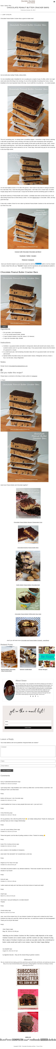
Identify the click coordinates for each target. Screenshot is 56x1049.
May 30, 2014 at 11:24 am (8, 912)
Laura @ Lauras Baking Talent (9, 829)
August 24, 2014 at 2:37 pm (10, 951)
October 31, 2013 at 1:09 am (8, 881)
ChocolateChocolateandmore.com (18, 366)
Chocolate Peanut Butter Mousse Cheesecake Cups (28, 522)
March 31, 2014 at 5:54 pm (8, 896)
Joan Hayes (6, 929)
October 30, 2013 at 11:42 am (9, 831)
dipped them (35, 197)
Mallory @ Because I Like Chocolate (10, 798)
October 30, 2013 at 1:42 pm (8, 846)
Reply (2, 793)
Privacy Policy (39, 1046)
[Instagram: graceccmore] (28, 370)
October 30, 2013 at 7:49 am (8, 815)
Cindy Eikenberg (5, 813)
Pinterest (24, 260)
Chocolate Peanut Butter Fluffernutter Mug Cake (28, 614)
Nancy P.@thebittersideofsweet (9, 781)
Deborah (3, 879)
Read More (30, 965)
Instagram (34, 376)
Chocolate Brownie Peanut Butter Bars (28, 547)
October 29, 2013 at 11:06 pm (9, 783)
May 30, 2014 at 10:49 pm (11, 931)
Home (2, 5)
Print (4, 326)
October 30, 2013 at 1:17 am (8, 800)
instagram (31, 260)
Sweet (6, 5)
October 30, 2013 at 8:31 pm (8, 864)
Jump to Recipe (6, 14)
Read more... (42, 694)
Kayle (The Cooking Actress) (8, 844)
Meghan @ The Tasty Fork (8, 862)
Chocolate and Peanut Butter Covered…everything (35, 640)
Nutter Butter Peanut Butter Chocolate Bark (28, 585)
